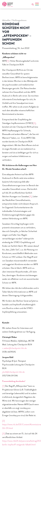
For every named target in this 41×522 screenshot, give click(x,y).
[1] (8, 60)
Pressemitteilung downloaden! (13, 381)
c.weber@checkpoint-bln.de (14, 348)
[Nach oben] (35, 517)
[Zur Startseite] (7, 4)
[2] (34, 123)
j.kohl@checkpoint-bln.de (13, 372)
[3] (30, 196)
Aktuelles (6, 20)
